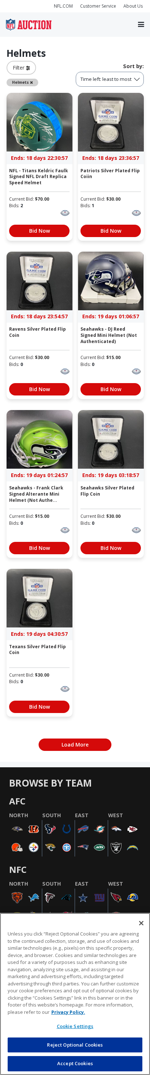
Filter (19, 67)
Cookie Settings (75, 1026)
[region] (75, 994)
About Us (133, 6)
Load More (75, 744)
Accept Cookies (75, 1063)
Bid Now (39, 230)
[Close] (141, 923)
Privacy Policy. (68, 1012)
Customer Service (98, 6)
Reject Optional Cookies (75, 1044)
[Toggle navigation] (141, 25)
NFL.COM (63, 6)
